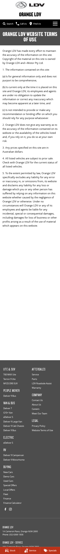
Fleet (5, 494)
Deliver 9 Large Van (12, 421)
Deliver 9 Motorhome (13, 459)
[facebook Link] (5, 509)
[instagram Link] (10, 509)
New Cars (8, 472)
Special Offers (10, 485)
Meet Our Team (39, 413)
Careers (35, 408)
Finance (7, 498)
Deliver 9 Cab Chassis (13, 425)
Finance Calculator (12, 502)
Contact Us (37, 400)
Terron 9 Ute (9, 379)
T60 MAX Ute (9, 374)
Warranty (36, 387)
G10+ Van (8, 412)
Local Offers (9, 489)
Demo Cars (8, 476)
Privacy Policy (38, 425)
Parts (34, 379)
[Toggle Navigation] (55, 23)
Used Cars (8, 480)
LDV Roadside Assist (42, 383)
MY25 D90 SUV (10, 383)
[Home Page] (30, 5)
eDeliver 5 (8, 417)
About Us (36, 404)
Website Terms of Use (42, 430)
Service (35, 374)
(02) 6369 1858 (16, 534)
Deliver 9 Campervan (13, 455)
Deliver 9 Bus (9, 395)
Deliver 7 (7, 408)
